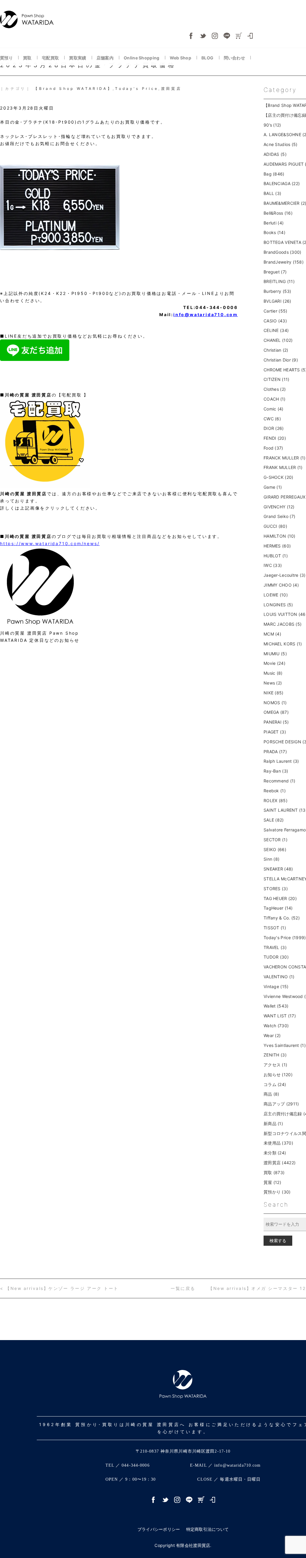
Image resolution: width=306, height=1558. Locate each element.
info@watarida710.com (205, 314)
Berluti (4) (274, 222)
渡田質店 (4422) (280, 1162)
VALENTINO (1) (279, 976)
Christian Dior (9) (281, 359)
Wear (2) (272, 1035)
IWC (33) (273, 565)
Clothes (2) (275, 389)
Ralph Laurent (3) (281, 761)
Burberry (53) (277, 291)
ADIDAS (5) (275, 154)
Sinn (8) (271, 859)
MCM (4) (272, 633)
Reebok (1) (275, 790)
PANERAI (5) (276, 722)
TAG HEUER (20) (280, 898)
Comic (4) (274, 408)
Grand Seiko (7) (279, 516)
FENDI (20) (275, 438)
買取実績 (78, 57)
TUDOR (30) (276, 956)
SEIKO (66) (275, 849)
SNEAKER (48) (278, 868)
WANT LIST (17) (280, 1015)
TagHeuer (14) (278, 908)
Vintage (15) (276, 986)
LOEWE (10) (276, 594)
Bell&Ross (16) (278, 213)
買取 (28, 57)
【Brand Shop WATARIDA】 (73, 88)
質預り (7, 57)
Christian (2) (276, 350)
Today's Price (136, 88)
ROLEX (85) (275, 800)
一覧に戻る (183, 1288)
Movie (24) (274, 663)
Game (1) (273, 487)
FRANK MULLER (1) (283, 467)
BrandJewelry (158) (284, 261)
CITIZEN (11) (276, 379)
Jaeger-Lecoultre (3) (285, 575)
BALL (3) (272, 193)
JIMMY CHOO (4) (281, 584)
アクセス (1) (275, 1064)
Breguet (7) (275, 271)
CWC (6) (272, 418)
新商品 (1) (273, 1123)
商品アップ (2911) (281, 1103)
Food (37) (273, 447)
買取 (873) (274, 1172)
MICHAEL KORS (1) (283, 643)
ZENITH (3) (275, 1054)
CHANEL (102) (278, 340)
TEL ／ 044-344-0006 (127, 1465)
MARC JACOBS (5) (283, 624)
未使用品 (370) (278, 1142)
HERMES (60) (277, 545)
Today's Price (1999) (285, 937)
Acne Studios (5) (280, 144)
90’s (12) (272, 124)
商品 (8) (271, 1093)
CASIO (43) (275, 320)
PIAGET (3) (275, 731)
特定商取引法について (207, 1529)
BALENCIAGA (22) (282, 183)
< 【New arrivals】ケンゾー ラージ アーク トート (59, 1288)
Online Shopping (142, 57)
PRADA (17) (275, 751)
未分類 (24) (275, 1152)
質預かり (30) (277, 1191)
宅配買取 (51, 57)
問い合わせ (235, 57)
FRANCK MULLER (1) (285, 457)
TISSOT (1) (275, 927)
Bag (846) (274, 173)
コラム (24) (275, 1084)
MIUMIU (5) (275, 653)
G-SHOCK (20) (278, 477)
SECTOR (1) (275, 839)
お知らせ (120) (278, 1074)
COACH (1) (275, 399)
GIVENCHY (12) (279, 506)
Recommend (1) (280, 780)
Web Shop (181, 57)
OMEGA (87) (276, 712)
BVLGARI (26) (277, 301)
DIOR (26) (274, 428)
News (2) (273, 682)
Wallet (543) (276, 1005)
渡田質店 (171, 88)
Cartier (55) (275, 310)
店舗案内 (105, 57)
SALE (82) (274, 819)
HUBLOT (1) (276, 555)
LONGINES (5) (278, 604)
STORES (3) (276, 888)
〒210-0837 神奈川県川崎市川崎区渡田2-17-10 (183, 1451)
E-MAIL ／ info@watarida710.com (225, 1465)
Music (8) (273, 673)
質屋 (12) (272, 1182)
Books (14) (274, 232)
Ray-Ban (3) (276, 770)
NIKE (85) (274, 692)
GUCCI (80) (275, 526)
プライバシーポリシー (158, 1529)
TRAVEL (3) (275, 947)
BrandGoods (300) (282, 252)
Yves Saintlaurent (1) (285, 1045)
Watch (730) (276, 1025)
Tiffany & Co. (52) (282, 917)
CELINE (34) (276, 330)
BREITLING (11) (279, 281)
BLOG (207, 57)
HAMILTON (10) (280, 536)
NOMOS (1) (275, 702)
